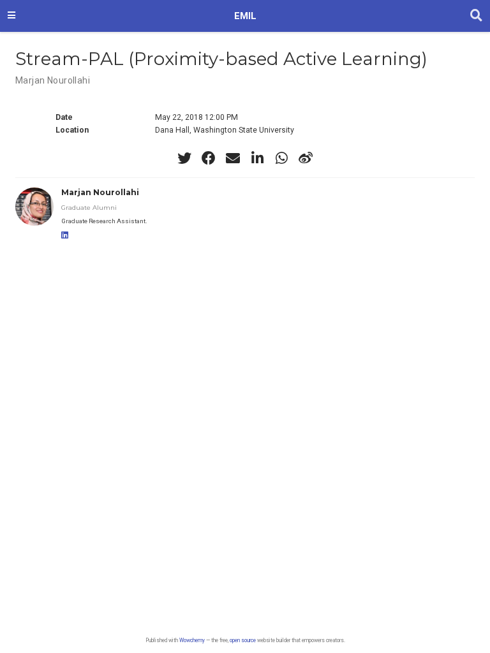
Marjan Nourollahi (52, 80)
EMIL (245, 16)
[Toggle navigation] (11, 16)
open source (243, 640)
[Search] (476, 16)
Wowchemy (192, 640)
